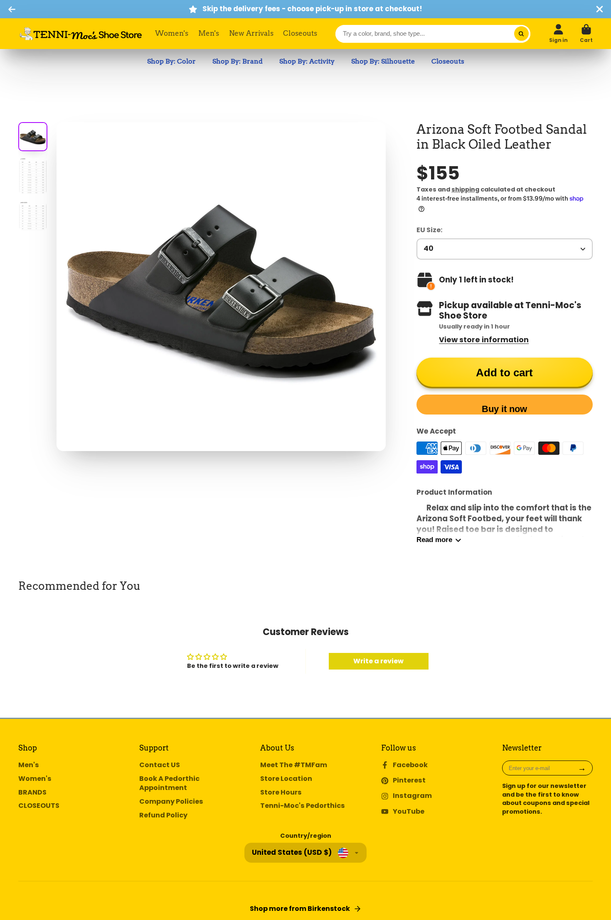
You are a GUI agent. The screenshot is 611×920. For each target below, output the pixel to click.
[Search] (521, 34)
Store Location (286, 778)
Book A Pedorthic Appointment (169, 783)
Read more (434, 540)
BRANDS (32, 792)
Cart (586, 33)
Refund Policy (163, 815)
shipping (465, 189)
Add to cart (504, 372)
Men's (208, 33)
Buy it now (504, 409)
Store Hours (281, 792)
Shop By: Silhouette (383, 61)
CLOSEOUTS (38, 805)
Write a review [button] (378, 661)
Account (558, 33)
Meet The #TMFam (293, 765)
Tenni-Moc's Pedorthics (302, 805)
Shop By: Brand (237, 61)
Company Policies (171, 801)
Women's (171, 33)
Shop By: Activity (307, 61)
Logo (80, 33)
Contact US (159, 765)
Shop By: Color (171, 61)
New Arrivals (251, 33)
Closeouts (300, 33)
